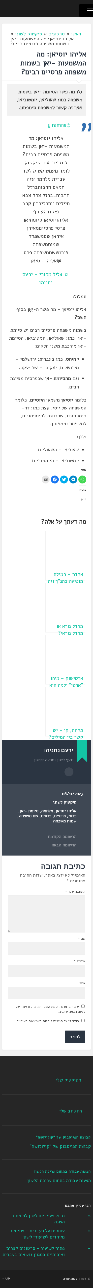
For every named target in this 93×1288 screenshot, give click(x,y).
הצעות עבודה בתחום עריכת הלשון (62, 1171)
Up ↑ (6, 1279)
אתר (82, 983)
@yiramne (59, 125)
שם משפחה (28, 816)
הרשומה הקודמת (62, 836)
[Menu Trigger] (86, 10)
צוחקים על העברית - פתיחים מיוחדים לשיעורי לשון (38, 1234)
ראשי (76, 33)
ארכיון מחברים (68, 771)
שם (81, 938)
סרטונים (56, 33)
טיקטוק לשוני (28, 33)
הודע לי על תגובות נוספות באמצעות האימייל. (47, 1021)
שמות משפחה (64, 821)
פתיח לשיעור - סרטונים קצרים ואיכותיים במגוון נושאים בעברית (33, 1251)
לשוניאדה (70, 1279)
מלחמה (47, 811)
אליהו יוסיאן (66, 811)
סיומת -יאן (29, 811)
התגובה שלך (75, 891)
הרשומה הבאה (64, 845)
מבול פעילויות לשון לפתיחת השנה (39, 1218)
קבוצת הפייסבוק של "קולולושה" (63, 1137)
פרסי (72, 816)
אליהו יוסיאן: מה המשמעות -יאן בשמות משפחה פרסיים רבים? (53, 63)
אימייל (79, 961)
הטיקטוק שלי (68, 1080)
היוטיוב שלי (70, 1111)
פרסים (46, 816)
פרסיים (60, 816)
